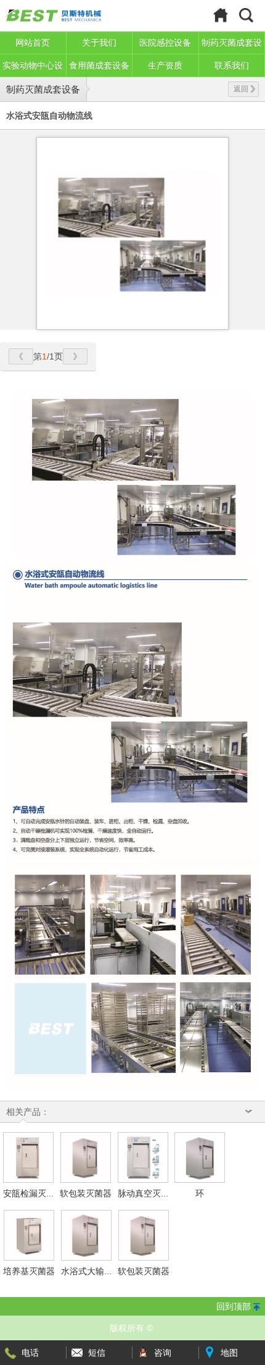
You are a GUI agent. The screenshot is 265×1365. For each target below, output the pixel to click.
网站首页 (32, 43)
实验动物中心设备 (32, 69)
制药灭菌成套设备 (43, 89)
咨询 (162, 1353)
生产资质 (165, 65)
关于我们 (99, 43)
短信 (96, 1353)
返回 (241, 89)
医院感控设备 (165, 43)
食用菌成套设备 (99, 65)
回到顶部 (233, 1306)
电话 (30, 1353)
